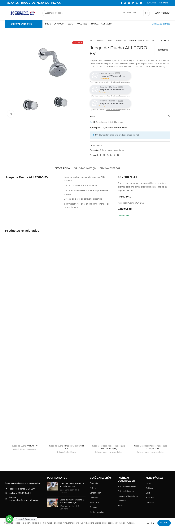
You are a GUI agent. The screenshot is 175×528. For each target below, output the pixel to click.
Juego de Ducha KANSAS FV (24, 446)
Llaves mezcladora (115, 452)
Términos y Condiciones (128, 496)
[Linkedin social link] (133, 3)
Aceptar (164, 523)
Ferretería (94, 483)
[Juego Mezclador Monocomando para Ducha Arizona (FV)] (108, 339)
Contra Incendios (97, 512)
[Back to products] (165, 40)
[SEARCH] (146, 13)
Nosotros (150, 498)
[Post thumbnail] (52, 488)
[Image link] (14, 478)
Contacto (122, 501)
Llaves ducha (120, 41)
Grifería (100, 41)
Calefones (94, 498)
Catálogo (149, 488)
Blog (148, 493)
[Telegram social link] (141, 3)
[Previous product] (161, 40)
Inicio (92, 41)
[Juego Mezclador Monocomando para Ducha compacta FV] (150, 339)
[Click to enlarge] (10, 113)
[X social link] (125, 3)
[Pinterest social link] (129, 3)
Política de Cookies (126, 491)
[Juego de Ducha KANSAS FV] (24, 339)
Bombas (93, 507)
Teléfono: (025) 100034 (19, 493)
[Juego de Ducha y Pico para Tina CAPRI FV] (66, 339)
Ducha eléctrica (70, 452)
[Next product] (168, 40)
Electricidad (94, 503)
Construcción (95, 493)
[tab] (62, 167)
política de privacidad (113, 82)
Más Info (150, 523)
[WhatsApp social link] (137, 3)
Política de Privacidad (127, 487)
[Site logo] (22, 13)
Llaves (109, 41)
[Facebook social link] (121, 3)
